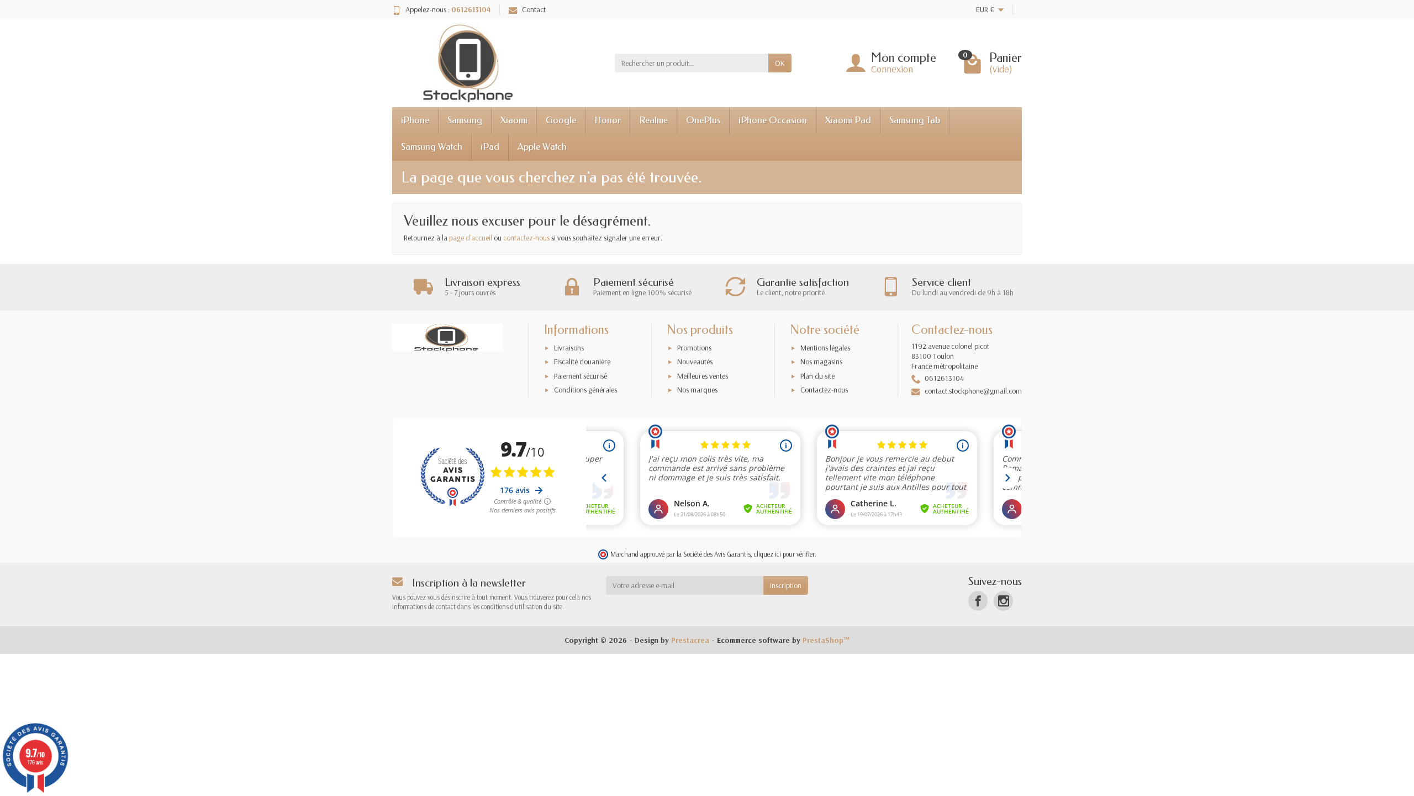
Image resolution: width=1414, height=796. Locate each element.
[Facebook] (978, 600)
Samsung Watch (431, 147)
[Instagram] (1003, 600)
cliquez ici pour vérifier (784, 553)
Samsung (464, 120)
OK (780, 63)
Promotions (694, 348)
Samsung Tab (914, 120)
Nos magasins (821, 361)
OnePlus (703, 120)
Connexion (892, 68)
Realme (653, 120)
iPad (490, 147)
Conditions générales (585, 390)
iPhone (415, 120)
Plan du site (817, 376)
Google (561, 120)
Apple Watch (542, 147)
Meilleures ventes (702, 376)
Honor (607, 120)
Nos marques (697, 390)
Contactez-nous (824, 390)
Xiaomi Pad (848, 120)
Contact (534, 9)
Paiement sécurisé (580, 376)
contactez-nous (526, 238)
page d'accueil (470, 238)
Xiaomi (513, 120)
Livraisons (569, 348)
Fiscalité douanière (582, 361)
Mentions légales (825, 348)
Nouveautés (695, 361)
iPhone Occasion (772, 120)
